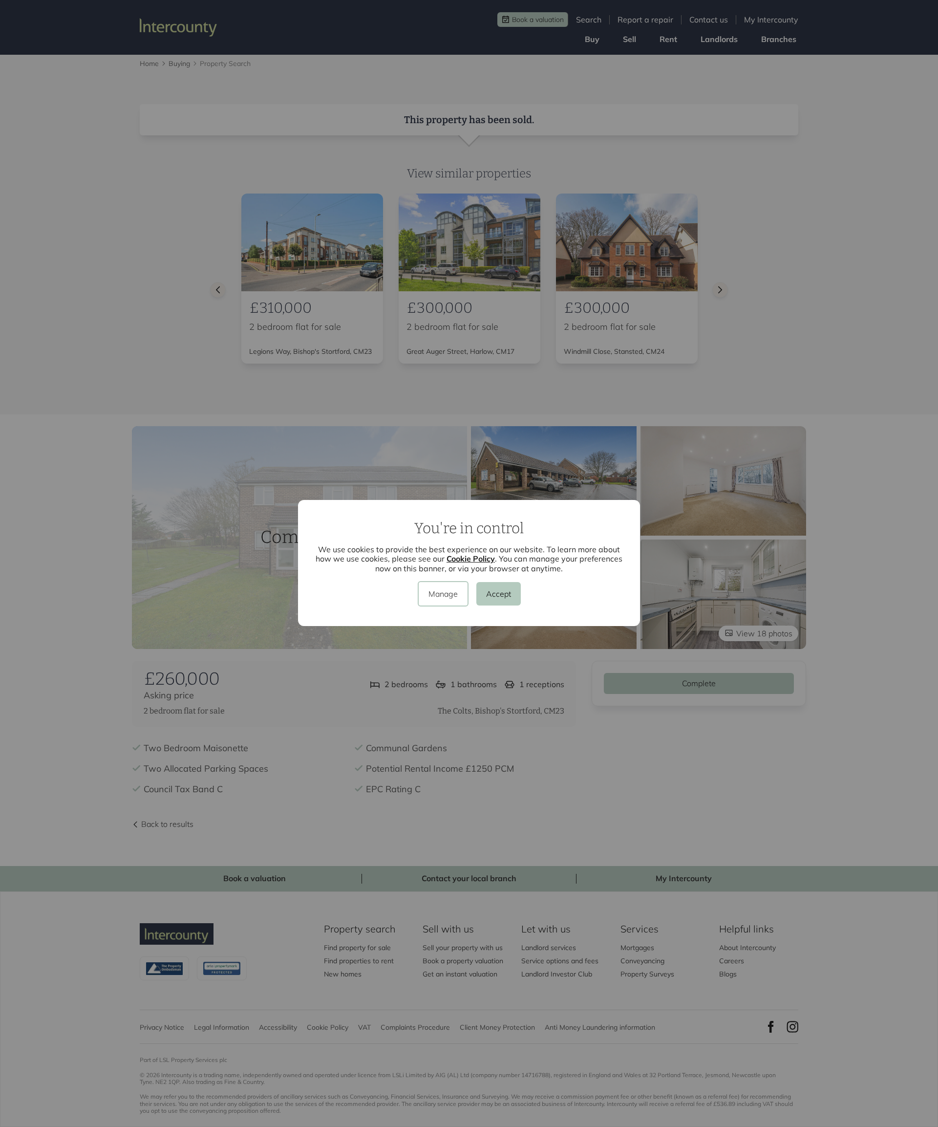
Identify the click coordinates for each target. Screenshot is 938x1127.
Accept (498, 594)
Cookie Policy (471, 559)
